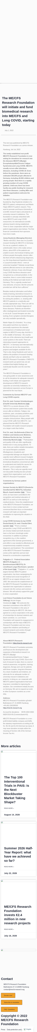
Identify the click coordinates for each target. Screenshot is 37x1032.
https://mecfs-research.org (12, 708)
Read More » (9, 808)
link (27, 404)
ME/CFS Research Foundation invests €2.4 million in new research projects (17, 915)
